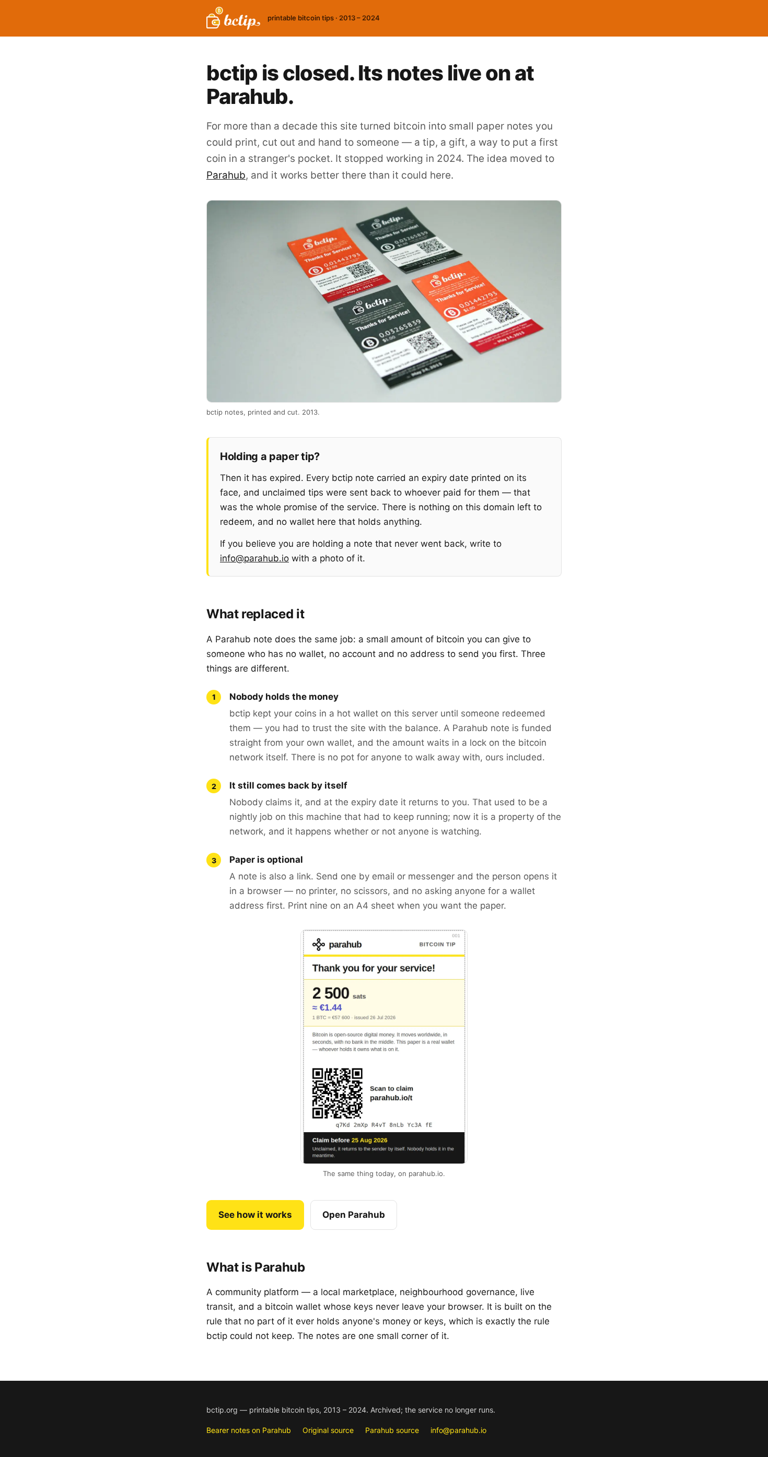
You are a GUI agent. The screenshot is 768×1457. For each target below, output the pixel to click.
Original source (328, 1430)
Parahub (226, 175)
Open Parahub (353, 1214)
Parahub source (392, 1430)
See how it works (255, 1214)
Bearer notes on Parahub (248, 1430)
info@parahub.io (254, 558)
